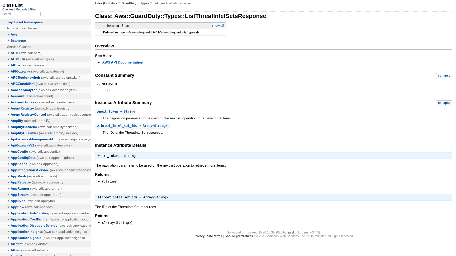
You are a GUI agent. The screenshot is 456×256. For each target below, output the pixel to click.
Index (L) (101, 3)
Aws (114, 3)
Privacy (199, 236)
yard (290, 232)
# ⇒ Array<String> (132, 126)
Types (145, 3)
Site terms (214, 236)
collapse (444, 75)
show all (218, 25)
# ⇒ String (116, 111)
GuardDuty (129, 3)
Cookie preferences (239, 236)
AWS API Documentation (122, 62)
